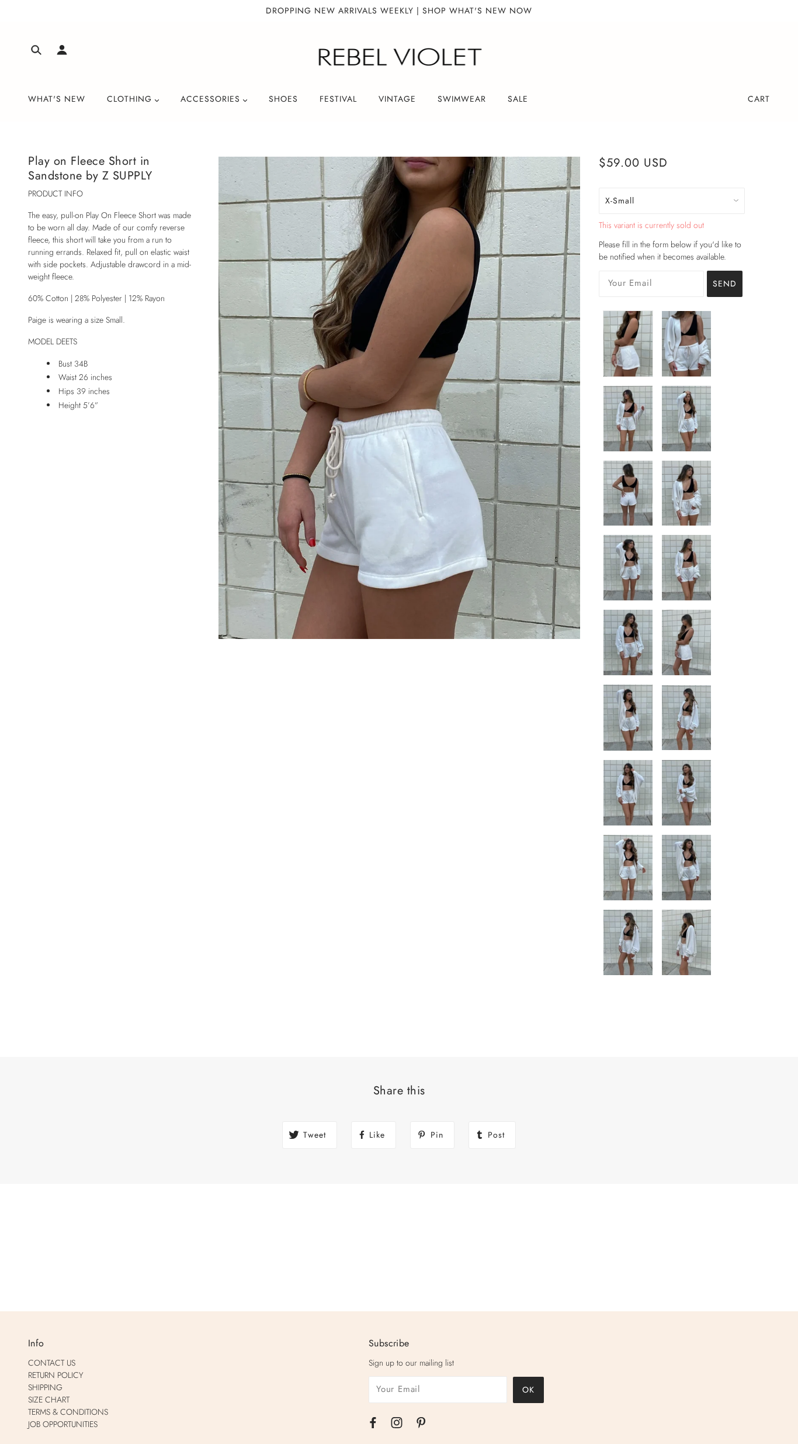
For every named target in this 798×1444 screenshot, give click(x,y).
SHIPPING (45, 1387)
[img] (36, 51)
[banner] (399, 57)
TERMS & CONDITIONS (68, 1412)
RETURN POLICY (56, 1375)
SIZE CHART (49, 1399)
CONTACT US (51, 1363)
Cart (759, 99)
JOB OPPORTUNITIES (63, 1424)
